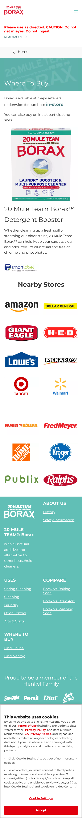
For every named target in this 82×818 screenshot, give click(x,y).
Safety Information (58, 520)
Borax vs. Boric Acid (59, 601)
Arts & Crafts (14, 621)
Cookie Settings (41, 798)
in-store (54, 104)
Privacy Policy (35, 729)
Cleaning (11, 597)
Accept (41, 810)
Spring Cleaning (17, 589)
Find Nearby (14, 656)
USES (10, 580)
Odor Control (15, 613)
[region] (41, 761)
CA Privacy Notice (38, 733)
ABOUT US (54, 503)
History (49, 512)
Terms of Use (27, 725)
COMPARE (54, 580)
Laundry (11, 605)
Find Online (14, 648)
